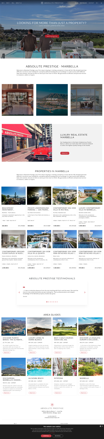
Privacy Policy (52, 432)
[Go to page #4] (52, 302)
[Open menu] (101, 3)
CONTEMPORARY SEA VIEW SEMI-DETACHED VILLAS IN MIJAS (64, 253)
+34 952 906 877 (52, 416)
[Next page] (24, 195)
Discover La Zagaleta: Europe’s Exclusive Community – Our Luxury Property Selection (90, 339)
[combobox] (100, 426)
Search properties (52, 36)
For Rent (52, 99)
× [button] (102, 426)
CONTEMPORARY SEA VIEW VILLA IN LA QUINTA (39, 252)
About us (64, 153)
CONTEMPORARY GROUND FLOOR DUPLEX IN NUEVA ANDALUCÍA (13, 253)
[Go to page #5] (54, 302)
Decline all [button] (58, 435)
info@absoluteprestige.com (52, 417)
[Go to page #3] (50, 302)
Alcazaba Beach (36, 378)
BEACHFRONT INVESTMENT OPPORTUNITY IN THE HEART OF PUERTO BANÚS (13, 210)
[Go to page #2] (48, 302)
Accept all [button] (46, 435)
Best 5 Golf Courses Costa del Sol (63, 339)
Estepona (58, 378)
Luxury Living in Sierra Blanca (36, 339)
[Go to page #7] (57, 302)
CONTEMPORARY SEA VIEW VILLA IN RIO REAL (64, 209)
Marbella (84, 378)
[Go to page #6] (55, 302)
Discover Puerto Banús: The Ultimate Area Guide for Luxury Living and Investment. (12, 339)
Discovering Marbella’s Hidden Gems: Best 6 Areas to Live (13, 379)
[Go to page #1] (47, 302)
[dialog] (52, 432)
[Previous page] (3, 195)
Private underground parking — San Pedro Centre (38, 210)
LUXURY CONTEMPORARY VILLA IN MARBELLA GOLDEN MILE (89, 210)
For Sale (17, 99)
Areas (86, 99)
